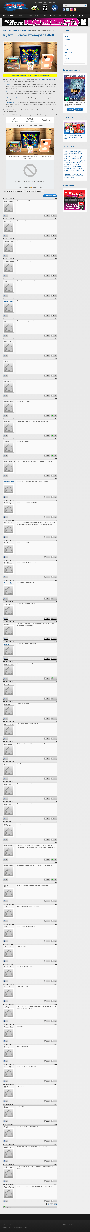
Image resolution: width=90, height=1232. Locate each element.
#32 (55, 821)
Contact (72, 15)
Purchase (70, 109)
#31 (55, 801)
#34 (55, 863)
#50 (55, 1184)
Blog (36, 15)
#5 (56, 279)
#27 (55, 721)
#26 (55, 701)
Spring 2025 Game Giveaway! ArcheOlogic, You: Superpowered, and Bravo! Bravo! (74, 175)
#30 (55, 781)
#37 (55, 924)
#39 (55, 964)
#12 (55, 419)
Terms (64, 1224)
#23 (55, 641)
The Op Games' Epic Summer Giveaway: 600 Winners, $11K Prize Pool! (74, 137)
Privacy (70, 1224)
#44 (55, 1064)
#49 (55, 1164)
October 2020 (26, 30)
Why (55, 115)
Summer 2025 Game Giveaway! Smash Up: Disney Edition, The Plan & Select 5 (74, 170)
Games (44, 15)
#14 (55, 459)
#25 (55, 681)
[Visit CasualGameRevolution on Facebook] (64, 9)
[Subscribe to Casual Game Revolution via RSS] (75, 9)
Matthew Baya (8, 301)
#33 (55, 843)
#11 (55, 399)
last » (55, 1204)
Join (66, 62)
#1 (56, 198)
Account (80, 15)
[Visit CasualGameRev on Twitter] (67, 9)
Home (4, 15)
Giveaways (16, 30)
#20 (55, 580)
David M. (6, 644)
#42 (55, 1024)
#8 (56, 339)
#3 (56, 239)
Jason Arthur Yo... (8, 583)
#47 (55, 1124)
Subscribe (21, 15)
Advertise (30, 15)
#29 (55, 761)
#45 (55, 1084)
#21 (55, 601)
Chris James (13, 38)
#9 (56, 359)
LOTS (7, 91)
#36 (55, 904)
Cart (66, 15)
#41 (55, 1004)
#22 (55, 621)
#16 (55, 500)
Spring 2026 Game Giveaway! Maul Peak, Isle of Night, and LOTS (74, 157)
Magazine (11, 15)
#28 (55, 741)
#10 (55, 379)
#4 (56, 259)
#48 (55, 1144)
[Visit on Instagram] (71, 9)
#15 (55, 479)
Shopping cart (69, 52)
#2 (56, 219)
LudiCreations (40, 191)
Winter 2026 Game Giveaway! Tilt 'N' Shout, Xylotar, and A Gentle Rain (74, 161)
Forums (52, 15)
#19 (55, 560)
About (59, 15)
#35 (55, 883)
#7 (56, 319)
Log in (9, 1224)
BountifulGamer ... (9, 482)
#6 (56, 299)
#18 (55, 540)
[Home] (16, 6)
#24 (55, 661)
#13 (55, 439)
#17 (55, 520)
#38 (55, 944)
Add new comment (50, 196)
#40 (55, 984)
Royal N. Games (30, 191)
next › (51, 1204)
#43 (55, 1044)
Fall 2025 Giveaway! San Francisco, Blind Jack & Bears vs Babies (74, 165)
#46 (55, 1104)
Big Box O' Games (19, 191)
